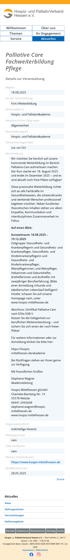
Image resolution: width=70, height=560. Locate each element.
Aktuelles (48, 38)
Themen (16, 33)
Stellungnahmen (14, 509)
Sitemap (50, 530)
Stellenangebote (14, 521)
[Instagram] (38, 556)
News (8, 503)
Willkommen (16, 28)
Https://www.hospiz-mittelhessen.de (35, 462)
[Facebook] (31, 556)
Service (15, 38)
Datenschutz (38, 530)
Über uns (48, 28)
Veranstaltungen (14, 515)
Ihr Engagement (48, 33)
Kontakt (10, 530)
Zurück (60, 479)
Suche (60, 530)
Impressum (23, 530)
